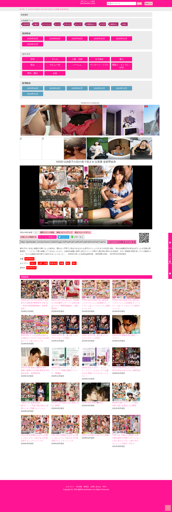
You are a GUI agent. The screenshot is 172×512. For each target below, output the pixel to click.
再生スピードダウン (83, 232)
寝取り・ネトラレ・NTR (121, 66)
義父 (36, 24)
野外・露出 (32, 73)
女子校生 (99, 59)
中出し (33, 263)
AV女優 (79, 487)
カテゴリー (70, 487)
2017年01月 (31, 268)
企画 (55, 73)
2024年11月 (32, 94)
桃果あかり (91, 24)
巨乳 (33, 59)
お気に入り (148, 3)
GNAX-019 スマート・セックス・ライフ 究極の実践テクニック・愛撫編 (64, 370)
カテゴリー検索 (170, 256)
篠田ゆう (114, 24)
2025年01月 (121, 38)
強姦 (61, 263)
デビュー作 (55, 65)
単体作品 (53, 263)
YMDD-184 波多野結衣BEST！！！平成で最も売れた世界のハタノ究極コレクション (34, 405)
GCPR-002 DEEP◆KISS (92, 403)
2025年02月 (99, 38)
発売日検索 (170, 271)
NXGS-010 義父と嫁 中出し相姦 (95, 435)
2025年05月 (32, 38)
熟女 (33, 65)
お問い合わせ (95, 487)
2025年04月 (54, 38)
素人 (125, 24)
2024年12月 (32, 44)
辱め (74, 263)
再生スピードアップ (64, 232)
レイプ (79, 24)
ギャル (68, 24)
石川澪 (26, 24)
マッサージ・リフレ (99, 65)
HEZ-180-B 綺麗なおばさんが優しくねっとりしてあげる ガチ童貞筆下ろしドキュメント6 (34, 438)
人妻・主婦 (77, 59)
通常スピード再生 (47, 232)
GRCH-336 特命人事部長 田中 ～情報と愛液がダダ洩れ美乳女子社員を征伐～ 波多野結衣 (35, 370)
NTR (103, 24)
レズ (58, 24)
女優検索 (170, 240)
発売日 (86, 487)
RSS (104, 487)
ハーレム (47, 24)
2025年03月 (77, 38)
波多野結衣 (29, 259)
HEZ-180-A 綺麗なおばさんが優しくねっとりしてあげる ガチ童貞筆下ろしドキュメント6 (64, 438)
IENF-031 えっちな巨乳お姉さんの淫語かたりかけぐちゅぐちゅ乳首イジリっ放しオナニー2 (35, 338)
